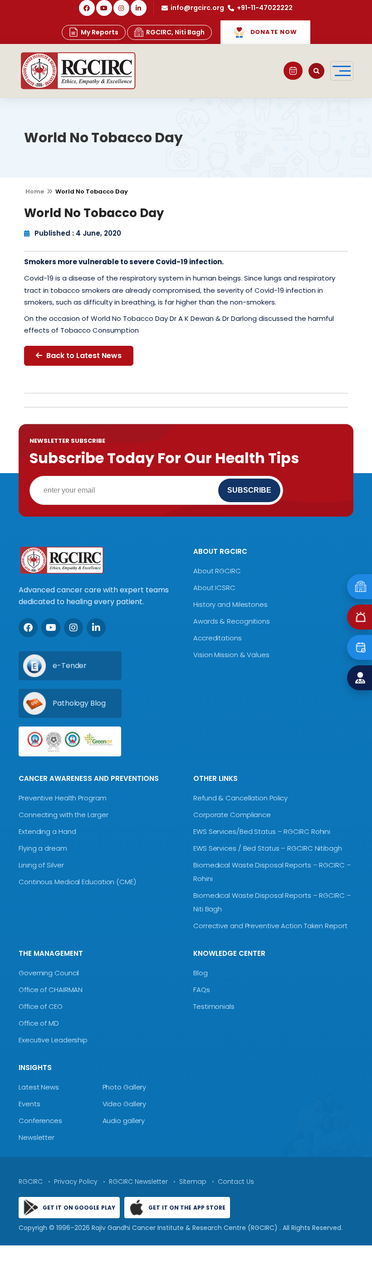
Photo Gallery (125, 1087)
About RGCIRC (217, 571)
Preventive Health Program (63, 798)
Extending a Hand (47, 831)
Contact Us (236, 1181)
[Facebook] (87, 8)
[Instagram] (121, 8)
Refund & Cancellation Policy (240, 798)
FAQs (201, 989)
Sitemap (192, 1181)
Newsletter (36, 1137)
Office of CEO (41, 1006)
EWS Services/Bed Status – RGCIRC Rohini (261, 831)
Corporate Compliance (232, 814)
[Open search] (316, 71)
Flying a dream (43, 848)
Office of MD (39, 1023)
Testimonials (214, 1006)
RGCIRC (31, 1181)
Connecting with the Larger (63, 814)
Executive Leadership (53, 1040)
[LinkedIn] (139, 8)
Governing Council (49, 973)
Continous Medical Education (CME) (77, 881)
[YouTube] (104, 8)
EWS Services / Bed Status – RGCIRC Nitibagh (267, 848)
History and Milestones (230, 604)
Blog (200, 973)
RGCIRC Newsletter (138, 1181)
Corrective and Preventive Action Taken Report (270, 925)
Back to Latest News (83, 355)
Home (34, 191)
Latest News (39, 1087)
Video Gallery (125, 1104)
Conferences (40, 1120)
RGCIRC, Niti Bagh (175, 32)
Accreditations (217, 638)
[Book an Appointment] (293, 71)
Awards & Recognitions (231, 621)
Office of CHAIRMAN (51, 989)
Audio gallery (124, 1120)
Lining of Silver (41, 865)
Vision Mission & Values (231, 654)
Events (29, 1104)
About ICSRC (214, 587)
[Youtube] (50, 627)
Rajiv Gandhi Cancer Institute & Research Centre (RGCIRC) (185, 1227)
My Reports (99, 32)
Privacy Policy (76, 1181)
